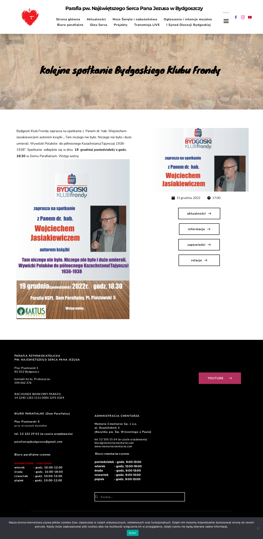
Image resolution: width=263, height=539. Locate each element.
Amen (132, 532)
